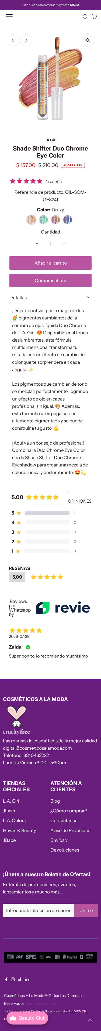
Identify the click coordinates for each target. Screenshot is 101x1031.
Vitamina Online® (40, 1003)
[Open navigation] (14, 17)
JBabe (9, 840)
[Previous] (13, 40)
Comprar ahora (50, 280)
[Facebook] (6, 979)
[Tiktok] (20, 979)
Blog (55, 801)
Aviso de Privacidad (70, 830)
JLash (9, 810)
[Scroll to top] (90, 1020)
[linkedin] (26, 979)
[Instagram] (13, 979)
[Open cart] (94, 16)
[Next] (26, 40)
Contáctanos (63, 820)
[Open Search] (85, 16)
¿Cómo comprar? (68, 810)
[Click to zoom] (88, 40)
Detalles (18, 297)
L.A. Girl (11, 801)
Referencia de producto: (39, 192)
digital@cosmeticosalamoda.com (37, 748)
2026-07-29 (19, 636)
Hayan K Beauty (19, 830)
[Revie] (62, 608)
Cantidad (50, 232)
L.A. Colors (14, 820)
